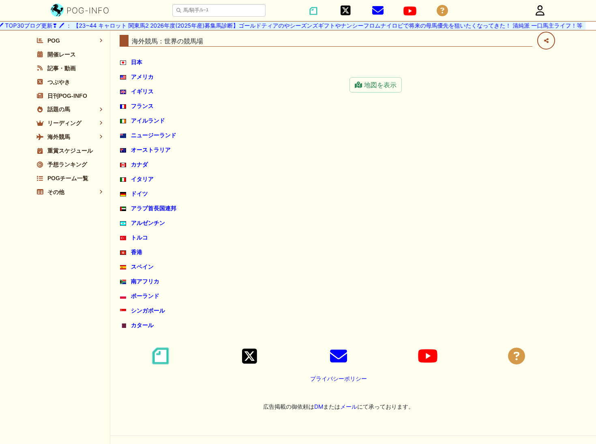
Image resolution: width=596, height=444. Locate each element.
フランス (142, 105)
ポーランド (145, 295)
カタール (142, 324)
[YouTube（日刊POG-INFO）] (409, 10)
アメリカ (142, 76)
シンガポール (148, 310)
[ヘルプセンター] (442, 11)
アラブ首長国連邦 (153, 208)
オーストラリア (151, 149)
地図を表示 (379, 85)
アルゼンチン (148, 222)
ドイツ (139, 193)
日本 (136, 61)
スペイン (142, 266)
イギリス (142, 91)
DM (318, 406)
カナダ (139, 164)
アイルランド (148, 120)
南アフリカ (145, 281)
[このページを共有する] (546, 41)
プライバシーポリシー (338, 378)
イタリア (142, 178)
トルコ (139, 237)
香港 (136, 251)
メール (348, 406)
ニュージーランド (153, 134)
